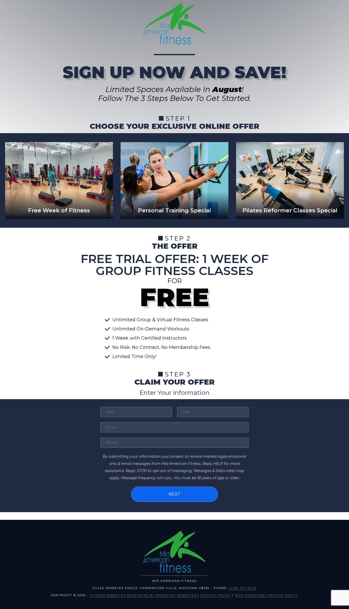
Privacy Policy (215, 595)
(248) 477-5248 (242, 588)
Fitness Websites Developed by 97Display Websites (143, 595)
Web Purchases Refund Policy (266, 595)
